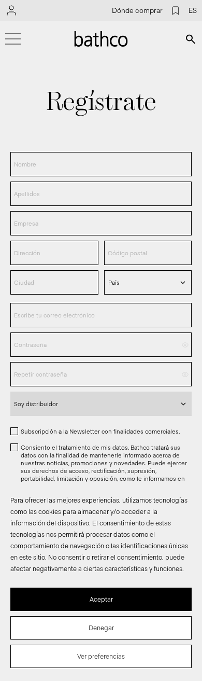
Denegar (101, 627)
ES (193, 10)
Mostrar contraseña (185, 344)
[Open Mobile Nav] (13, 39)
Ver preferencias (101, 656)
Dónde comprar (137, 10)
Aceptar (101, 599)
